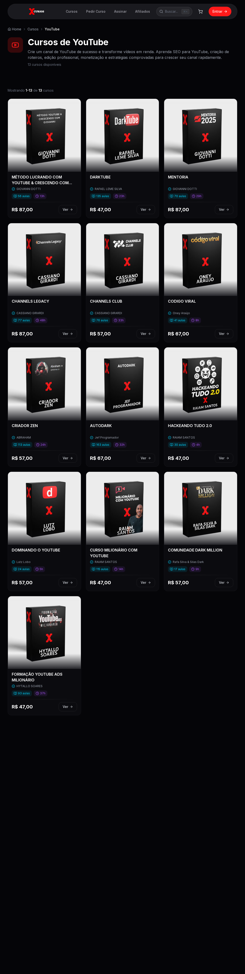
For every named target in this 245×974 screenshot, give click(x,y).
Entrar (217, 11)
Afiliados (142, 11)
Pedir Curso (96, 11)
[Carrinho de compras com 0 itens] (200, 11)
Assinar (120, 11)
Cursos (72, 11)
